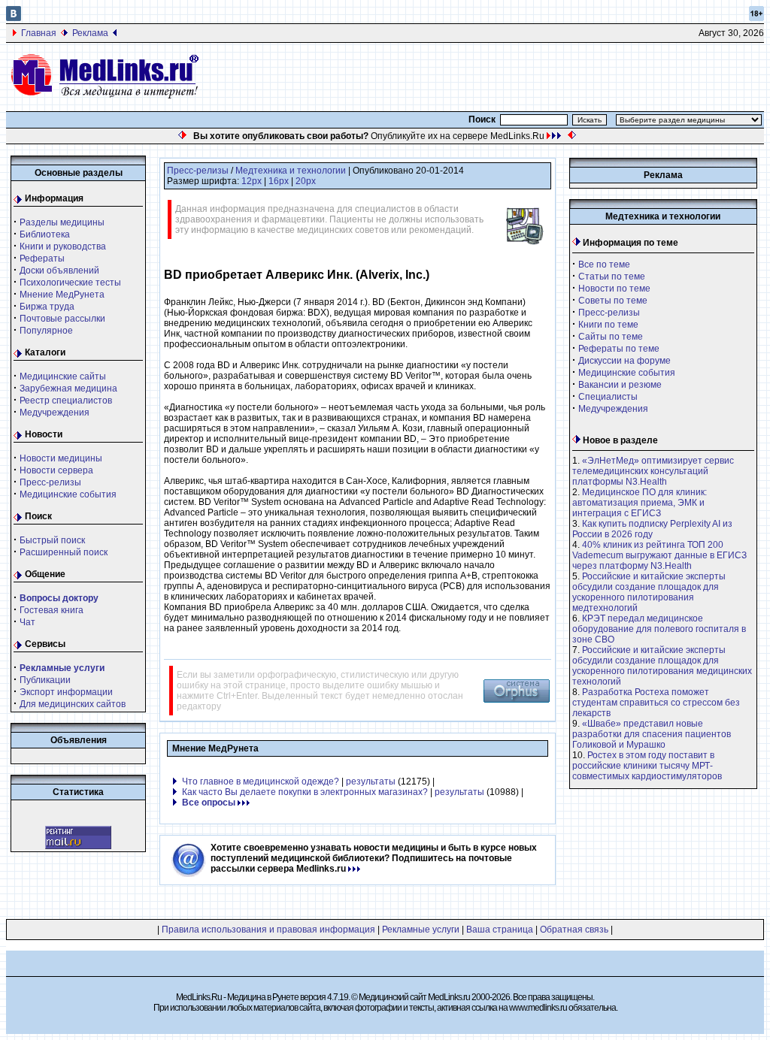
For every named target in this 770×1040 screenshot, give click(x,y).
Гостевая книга (51, 610)
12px (251, 181)
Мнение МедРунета (62, 294)
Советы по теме (612, 300)
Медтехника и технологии (290, 170)
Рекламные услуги (420, 929)
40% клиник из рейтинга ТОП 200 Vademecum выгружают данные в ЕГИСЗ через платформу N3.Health (659, 555)
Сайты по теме (610, 336)
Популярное (46, 330)
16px (278, 181)
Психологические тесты (70, 282)
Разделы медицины (62, 222)
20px (306, 181)
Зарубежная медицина (68, 388)
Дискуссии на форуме (624, 360)
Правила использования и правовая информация (268, 929)
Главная (38, 33)
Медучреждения (54, 412)
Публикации (45, 680)
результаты (371, 781)
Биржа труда (47, 306)
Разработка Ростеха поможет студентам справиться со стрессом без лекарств (656, 702)
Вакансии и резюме (620, 384)
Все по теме (604, 264)
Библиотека (45, 234)
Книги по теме (608, 324)
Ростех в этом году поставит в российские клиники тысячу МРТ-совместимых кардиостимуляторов (647, 766)
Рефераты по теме (618, 348)
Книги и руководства (63, 246)
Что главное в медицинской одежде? (260, 781)
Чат (27, 622)
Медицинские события (68, 494)
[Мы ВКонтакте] (13, 18)
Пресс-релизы (50, 482)
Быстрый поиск (52, 540)
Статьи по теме (611, 276)
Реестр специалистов (66, 400)
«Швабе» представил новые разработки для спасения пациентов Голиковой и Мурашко (651, 734)
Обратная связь (574, 929)
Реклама (90, 33)
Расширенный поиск (64, 552)
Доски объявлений (59, 270)
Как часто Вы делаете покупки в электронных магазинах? (305, 792)
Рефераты (42, 258)
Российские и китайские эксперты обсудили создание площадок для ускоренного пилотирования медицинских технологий (662, 666)
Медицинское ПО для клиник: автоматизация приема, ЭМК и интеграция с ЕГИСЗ (639, 502)
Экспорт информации (66, 692)
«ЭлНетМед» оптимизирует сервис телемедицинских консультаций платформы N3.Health (653, 471)
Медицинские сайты (63, 376)
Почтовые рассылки (62, 318)
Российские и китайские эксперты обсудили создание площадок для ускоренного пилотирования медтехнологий (649, 592)
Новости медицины (61, 458)
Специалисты (608, 397)
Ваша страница (499, 929)
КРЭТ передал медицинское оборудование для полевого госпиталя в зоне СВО (659, 629)
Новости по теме (614, 288)
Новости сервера (56, 470)
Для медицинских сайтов (73, 704)
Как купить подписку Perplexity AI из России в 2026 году (652, 529)
